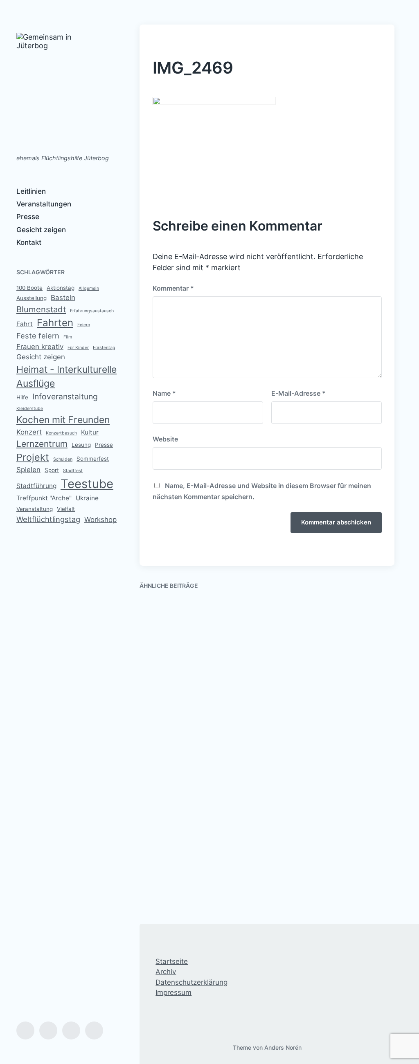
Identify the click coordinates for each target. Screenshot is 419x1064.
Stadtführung (36, 486)
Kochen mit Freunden (63, 420)
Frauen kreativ (39, 347)
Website (165, 439)
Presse (27, 217)
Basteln (63, 297)
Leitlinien (31, 191)
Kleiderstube (29, 408)
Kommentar (173, 288)
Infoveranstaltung (65, 396)
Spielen (28, 470)
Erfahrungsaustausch (92, 311)
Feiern (83, 324)
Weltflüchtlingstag (48, 519)
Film (67, 337)
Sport (52, 470)
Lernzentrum (42, 444)
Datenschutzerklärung (191, 982)
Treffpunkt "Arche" (44, 498)
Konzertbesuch (61, 433)
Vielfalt (66, 509)
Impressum (173, 992)
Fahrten (55, 323)
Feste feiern (37, 335)
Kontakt (28, 242)
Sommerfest (93, 458)
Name (164, 393)
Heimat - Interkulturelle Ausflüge (66, 377)
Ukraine (87, 498)
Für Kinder (78, 347)
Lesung (81, 444)
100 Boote (29, 287)
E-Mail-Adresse (298, 393)
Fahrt (24, 324)
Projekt (32, 457)
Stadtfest (73, 470)
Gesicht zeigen (41, 230)
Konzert (29, 432)
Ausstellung (31, 298)
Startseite (171, 961)
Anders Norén (283, 1047)
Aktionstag (60, 287)
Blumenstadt (41, 309)
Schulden (62, 459)
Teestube (87, 484)
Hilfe (22, 397)
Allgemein (89, 288)
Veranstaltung (34, 509)
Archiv (165, 972)
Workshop (100, 519)
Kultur (90, 432)
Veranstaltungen (43, 204)
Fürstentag (104, 347)
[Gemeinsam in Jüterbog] (56, 89)
